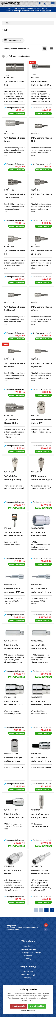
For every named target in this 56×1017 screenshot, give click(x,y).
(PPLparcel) (46, 11)
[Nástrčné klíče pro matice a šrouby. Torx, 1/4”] (14, 746)
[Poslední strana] (52, 910)
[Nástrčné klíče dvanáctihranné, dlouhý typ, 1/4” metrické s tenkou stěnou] (14, 633)
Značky (28, 959)
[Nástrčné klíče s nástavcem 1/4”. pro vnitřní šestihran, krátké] (41, 746)
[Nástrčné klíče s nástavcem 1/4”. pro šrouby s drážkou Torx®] (14, 802)
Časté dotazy (28, 946)
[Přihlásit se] (39, 3)
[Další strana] (46, 910)
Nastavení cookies (28, 1011)
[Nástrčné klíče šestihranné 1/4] (14, 689)
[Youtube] (46, 925)
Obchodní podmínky (28, 949)
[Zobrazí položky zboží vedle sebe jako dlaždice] (44, 48)
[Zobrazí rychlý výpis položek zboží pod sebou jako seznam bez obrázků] (51, 48)
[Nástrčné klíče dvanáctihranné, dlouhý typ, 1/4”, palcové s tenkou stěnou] (41, 633)
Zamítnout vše (18, 1006)
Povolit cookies (37, 1006)
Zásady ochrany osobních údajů (28, 952)
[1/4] (14, 69)
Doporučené (23, 49)
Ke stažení (28, 956)
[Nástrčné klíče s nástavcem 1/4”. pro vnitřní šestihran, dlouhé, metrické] (14, 577)
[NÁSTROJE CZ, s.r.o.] (10, 3)
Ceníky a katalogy (28, 975)
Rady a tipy (28, 978)
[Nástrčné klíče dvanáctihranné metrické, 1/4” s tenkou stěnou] (41, 520)
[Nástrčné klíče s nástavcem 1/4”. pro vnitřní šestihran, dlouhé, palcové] (41, 577)
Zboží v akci (28, 971)
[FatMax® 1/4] (14, 858)
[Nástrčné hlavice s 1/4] (41, 802)
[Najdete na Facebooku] (46, 930)
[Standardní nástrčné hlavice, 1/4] (41, 408)
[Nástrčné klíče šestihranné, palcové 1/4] (41, 689)
